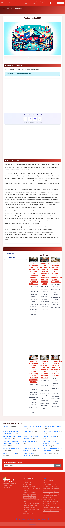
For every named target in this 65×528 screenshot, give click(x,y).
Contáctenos (6, 487)
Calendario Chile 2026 (29, 496)
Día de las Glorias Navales (51, 431)
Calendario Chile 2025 (29, 494)
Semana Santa (27, 482)
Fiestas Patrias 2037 (32, 18)
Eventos (22, 2)
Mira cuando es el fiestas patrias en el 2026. (18, 73)
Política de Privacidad (29, 492)
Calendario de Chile (6, 3)
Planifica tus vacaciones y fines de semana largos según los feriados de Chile (44, 369)
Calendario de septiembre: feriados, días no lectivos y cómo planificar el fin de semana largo (45, 273)
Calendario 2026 (28, 3)
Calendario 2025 (36, 3)
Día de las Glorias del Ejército (11, 448)
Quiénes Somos (7, 485)
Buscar (54, 3)
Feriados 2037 (10, 253)
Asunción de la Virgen (29, 441)
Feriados (16, 2)
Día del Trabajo (27, 431)
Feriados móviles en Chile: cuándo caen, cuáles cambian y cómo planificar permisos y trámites (33, 371)
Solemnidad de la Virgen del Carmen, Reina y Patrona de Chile (11, 443)
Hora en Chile (27, 484)
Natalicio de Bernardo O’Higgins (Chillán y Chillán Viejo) (51, 443)
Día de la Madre (48, 480)
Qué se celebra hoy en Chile (31, 503)
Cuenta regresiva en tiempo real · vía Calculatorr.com (32, 122)
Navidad (45, 453)
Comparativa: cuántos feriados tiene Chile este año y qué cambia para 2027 (56, 368)
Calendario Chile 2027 (29, 498)
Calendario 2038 (11, 261)
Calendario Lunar (28, 513)
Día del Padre (47, 482)
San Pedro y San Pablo (49, 436)
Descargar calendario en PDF (31, 505)
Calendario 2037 (11, 257)
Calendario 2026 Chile (32, 524)
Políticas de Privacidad (9, 484)
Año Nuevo (6, 426)
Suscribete (57, 465)
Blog (41, 2)
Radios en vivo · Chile (29, 486)
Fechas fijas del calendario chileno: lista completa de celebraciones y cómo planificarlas (57, 272)
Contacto (46, 2)
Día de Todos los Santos (10, 453)
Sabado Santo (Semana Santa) (52, 426)
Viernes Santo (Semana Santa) (32, 426)
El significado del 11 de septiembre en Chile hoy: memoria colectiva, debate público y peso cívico (34, 273)
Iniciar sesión (61, 2)
